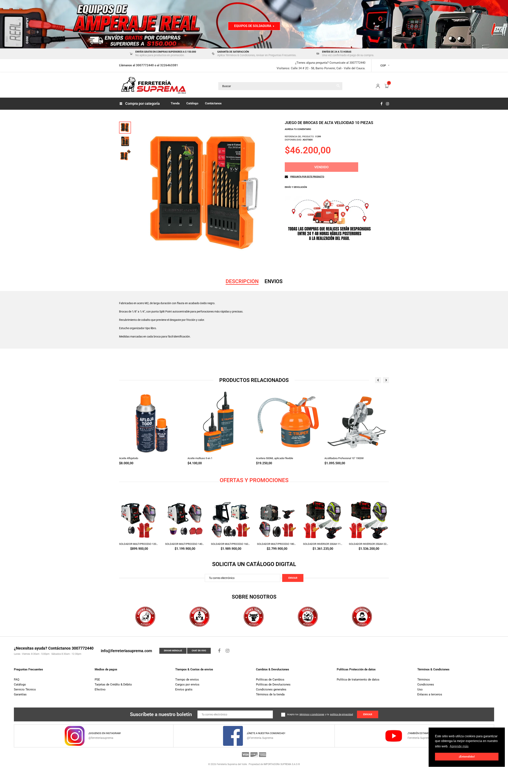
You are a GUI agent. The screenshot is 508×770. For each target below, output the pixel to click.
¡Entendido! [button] (467, 756)
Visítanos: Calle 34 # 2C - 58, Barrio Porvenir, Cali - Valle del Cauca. (321, 68)
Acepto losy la (320, 714)
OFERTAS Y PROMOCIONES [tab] (254, 480)
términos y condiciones (311, 714)
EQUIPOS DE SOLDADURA (252, 26)
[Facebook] (381, 104)
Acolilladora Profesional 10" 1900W (344, 458)
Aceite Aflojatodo (128, 458)
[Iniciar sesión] (378, 86)
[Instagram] (387, 104)
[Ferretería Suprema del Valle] (153, 85)
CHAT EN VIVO (199, 650)
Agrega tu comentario (298, 129)
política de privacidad (341, 714)
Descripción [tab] (242, 281)
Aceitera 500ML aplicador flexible (274, 458)
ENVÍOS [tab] (274, 281)
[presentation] (378, 380)
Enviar (292, 577)
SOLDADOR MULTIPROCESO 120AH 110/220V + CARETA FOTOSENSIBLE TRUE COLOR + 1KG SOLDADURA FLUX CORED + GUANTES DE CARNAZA (139, 543)
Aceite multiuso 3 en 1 (200, 458)
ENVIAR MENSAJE (173, 650)
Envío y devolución (296, 187)
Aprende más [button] (459, 746)
